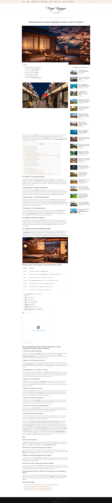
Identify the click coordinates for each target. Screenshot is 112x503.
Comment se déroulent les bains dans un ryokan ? (33, 171)
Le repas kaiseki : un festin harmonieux (30, 147)
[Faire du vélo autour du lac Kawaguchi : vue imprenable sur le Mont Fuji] (73, 211)
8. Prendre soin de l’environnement (31, 165)
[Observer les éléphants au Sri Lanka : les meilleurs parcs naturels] (73, 108)
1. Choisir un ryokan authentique (30, 156)
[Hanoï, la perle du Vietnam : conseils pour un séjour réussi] (73, 79)
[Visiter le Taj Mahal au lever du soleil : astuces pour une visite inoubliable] (73, 188)
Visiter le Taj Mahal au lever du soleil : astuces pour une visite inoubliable (84, 188)
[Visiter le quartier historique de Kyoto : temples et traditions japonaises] (73, 124)
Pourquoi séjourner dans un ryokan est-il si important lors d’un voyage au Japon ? (39, 173)
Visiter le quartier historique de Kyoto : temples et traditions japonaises (83, 124)
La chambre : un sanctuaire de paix (29, 146)
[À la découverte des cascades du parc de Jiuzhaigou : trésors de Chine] (73, 93)
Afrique (55, 1)
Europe (50, 1)
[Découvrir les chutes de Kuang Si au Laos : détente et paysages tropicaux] (73, 153)
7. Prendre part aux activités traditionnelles (32, 164)
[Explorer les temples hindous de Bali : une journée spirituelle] (73, 174)
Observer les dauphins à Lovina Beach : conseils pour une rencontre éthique (84, 203)
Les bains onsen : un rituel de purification (30, 148)
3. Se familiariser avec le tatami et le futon (32, 159)
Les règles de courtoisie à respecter (29, 151)
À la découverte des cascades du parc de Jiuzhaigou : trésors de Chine (83, 93)
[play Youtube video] (45, 95)
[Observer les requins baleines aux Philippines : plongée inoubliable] (73, 132)
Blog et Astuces (70, 1)
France (28, 1)
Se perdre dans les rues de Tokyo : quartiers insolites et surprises (83, 138)
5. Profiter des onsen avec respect (30, 161)
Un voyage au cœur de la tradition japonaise (31, 152)
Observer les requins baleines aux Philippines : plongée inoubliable (83, 131)
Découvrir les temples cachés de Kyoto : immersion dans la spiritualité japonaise (41, 484)
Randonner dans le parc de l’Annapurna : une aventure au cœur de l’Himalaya (84, 101)
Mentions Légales (64, 498)
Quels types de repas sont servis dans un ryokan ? (33, 169)
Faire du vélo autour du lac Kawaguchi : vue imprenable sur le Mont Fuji (84, 211)
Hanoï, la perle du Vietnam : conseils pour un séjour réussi (84, 78)
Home (41, 17)
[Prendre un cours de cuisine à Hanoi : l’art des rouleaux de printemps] (73, 160)
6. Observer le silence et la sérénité (31, 163)
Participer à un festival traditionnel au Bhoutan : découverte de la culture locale (83, 115)
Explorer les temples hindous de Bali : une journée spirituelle (82, 173)
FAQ (24, 167)
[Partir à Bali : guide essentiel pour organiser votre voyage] (73, 72)
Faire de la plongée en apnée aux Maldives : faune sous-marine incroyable (84, 85)
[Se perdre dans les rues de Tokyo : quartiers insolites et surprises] (73, 139)
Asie (59, 1)
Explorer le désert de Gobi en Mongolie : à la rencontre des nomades (84, 181)
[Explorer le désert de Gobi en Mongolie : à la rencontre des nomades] (73, 181)
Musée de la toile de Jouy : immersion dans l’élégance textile (37, 489)
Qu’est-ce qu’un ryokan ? (29, 168)
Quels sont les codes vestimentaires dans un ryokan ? (34, 172)
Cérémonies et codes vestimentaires (29, 150)
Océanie (64, 1)
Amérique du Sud (44, 1)
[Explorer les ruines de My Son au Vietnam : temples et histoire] (73, 146)
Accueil (23, 1)
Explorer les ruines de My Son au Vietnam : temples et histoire (83, 145)
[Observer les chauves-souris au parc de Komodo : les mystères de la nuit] (73, 167)
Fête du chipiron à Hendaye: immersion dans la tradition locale (38, 486)
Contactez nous (58, 498)
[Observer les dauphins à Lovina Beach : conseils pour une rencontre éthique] (73, 204)
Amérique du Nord (35, 1)
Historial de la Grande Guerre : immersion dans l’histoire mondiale (38, 488)
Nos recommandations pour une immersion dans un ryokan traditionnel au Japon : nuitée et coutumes (41, 155)
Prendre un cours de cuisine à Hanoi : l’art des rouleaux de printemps (84, 159)
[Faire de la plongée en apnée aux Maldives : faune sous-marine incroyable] (73, 86)
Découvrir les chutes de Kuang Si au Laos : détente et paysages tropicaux (84, 152)
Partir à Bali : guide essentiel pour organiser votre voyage (83, 71)
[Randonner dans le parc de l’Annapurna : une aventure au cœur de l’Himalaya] (73, 101)
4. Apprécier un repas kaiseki (30, 160)
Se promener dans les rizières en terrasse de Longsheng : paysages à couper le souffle (83, 195)
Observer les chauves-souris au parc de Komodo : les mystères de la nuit (84, 166)
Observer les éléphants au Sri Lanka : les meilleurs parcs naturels (83, 108)
